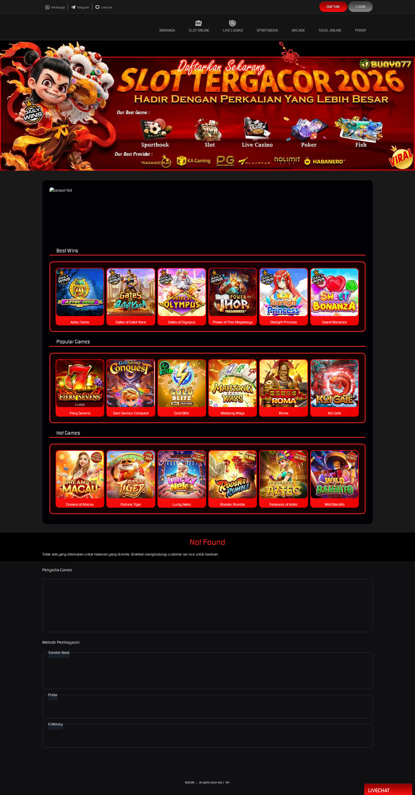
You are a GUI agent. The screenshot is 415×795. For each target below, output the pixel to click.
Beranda (167, 30)
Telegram (83, 7)
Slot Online (199, 30)
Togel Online (329, 30)
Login (361, 6)
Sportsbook (267, 30)
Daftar (333, 6)
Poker (360, 30)
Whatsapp (58, 7)
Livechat (106, 7)
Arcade (298, 30)
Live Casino (233, 30)
